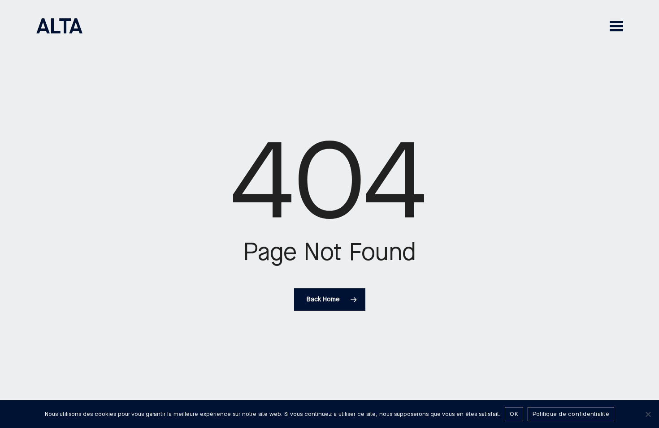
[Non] (647, 414)
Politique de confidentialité (571, 414)
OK (514, 414)
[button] (616, 25)
